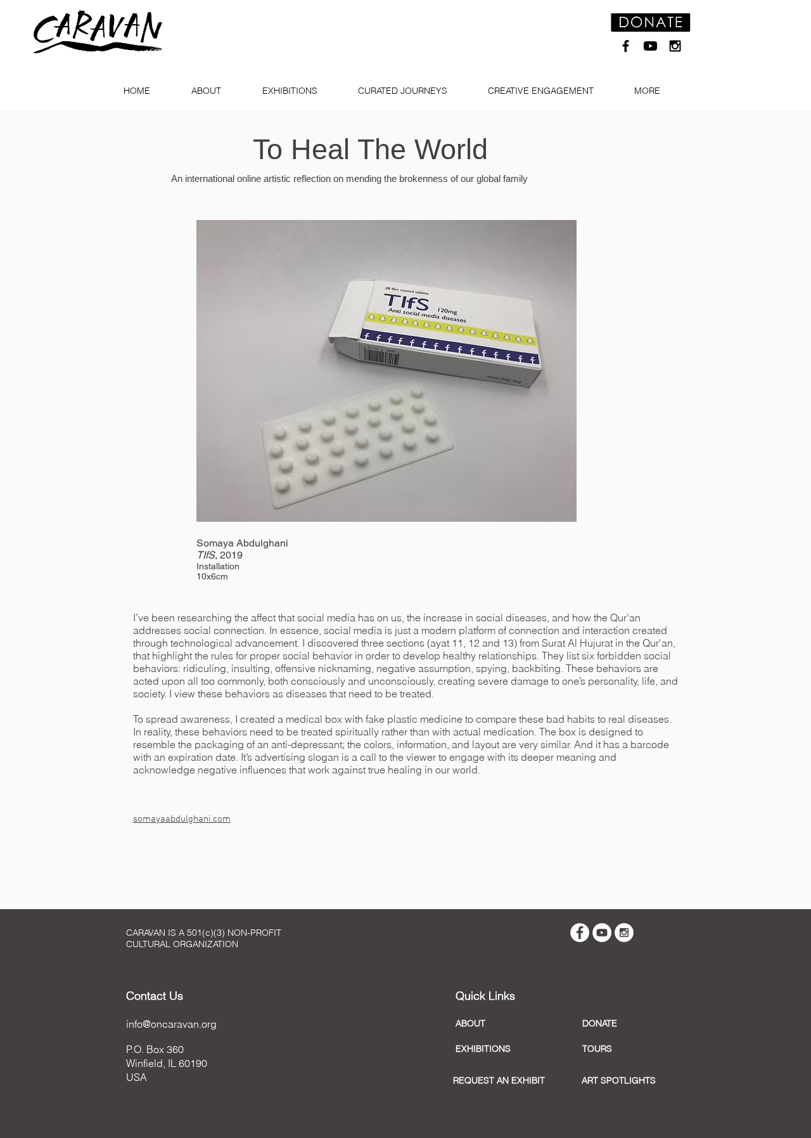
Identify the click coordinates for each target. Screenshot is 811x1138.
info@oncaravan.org (171, 1024)
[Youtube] (650, 46)
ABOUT (470, 1023)
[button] (211, 91)
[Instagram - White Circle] (624, 932)
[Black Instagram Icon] (675, 46)
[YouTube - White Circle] (601, 932)
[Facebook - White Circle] (579, 932)
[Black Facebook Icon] (626, 46)
